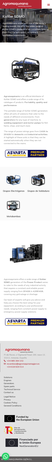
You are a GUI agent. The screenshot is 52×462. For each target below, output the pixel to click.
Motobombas (14, 216)
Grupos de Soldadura (38, 190)
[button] (49, 5)
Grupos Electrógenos (13, 190)
